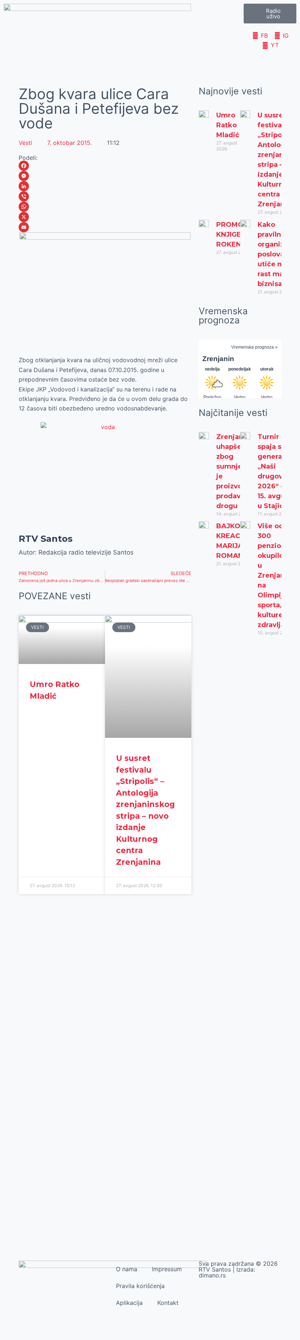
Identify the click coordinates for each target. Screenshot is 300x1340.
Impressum (167, 1269)
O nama (126, 1269)
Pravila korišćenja (140, 1286)
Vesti (25, 142)
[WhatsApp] (105, 207)
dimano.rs (212, 1275)
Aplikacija (129, 1302)
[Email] (105, 227)
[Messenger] (105, 176)
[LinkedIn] (105, 186)
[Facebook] (105, 166)
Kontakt (168, 1302)
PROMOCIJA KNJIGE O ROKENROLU (238, 234)
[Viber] (105, 196)
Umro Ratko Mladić (227, 125)
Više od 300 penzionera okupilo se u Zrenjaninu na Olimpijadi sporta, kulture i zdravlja (277, 575)
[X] (105, 217)
